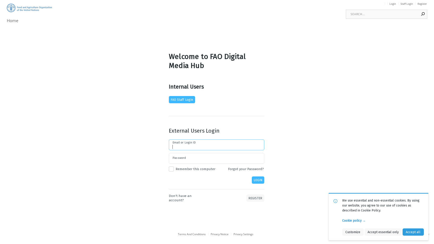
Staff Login (407, 3)
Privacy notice (220, 234)
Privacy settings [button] (243, 234)
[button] (423, 14)
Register (422, 3)
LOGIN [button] (258, 180)
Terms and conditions (192, 234)
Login (392, 3)
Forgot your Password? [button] (246, 169)
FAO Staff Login (182, 100)
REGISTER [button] (255, 198)
